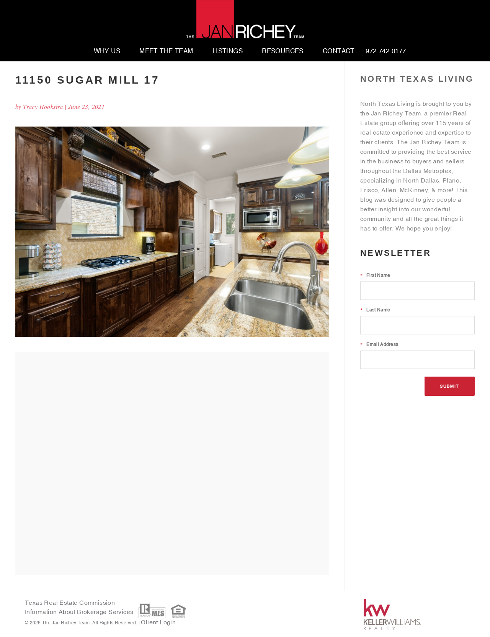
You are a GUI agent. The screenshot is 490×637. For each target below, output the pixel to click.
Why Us (107, 51)
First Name (375, 275)
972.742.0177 (386, 51)
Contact (338, 51)
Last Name (375, 310)
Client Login (158, 622)
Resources (283, 51)
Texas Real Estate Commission (70, 602)
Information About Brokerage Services (80, 611)
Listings (227, 51)
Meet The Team (166, 51)
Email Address (379, 344)
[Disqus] (172, 463)
